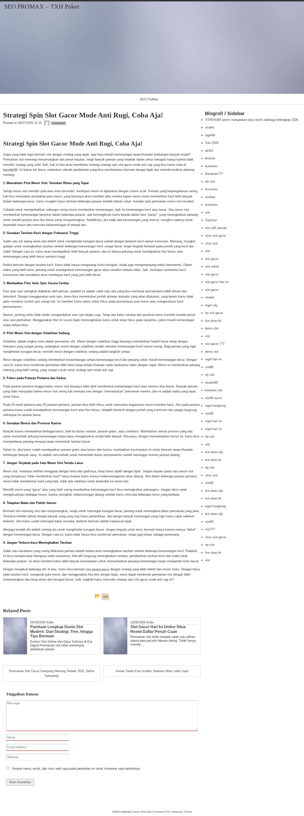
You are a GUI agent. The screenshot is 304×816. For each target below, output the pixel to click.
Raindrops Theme (181, 811)
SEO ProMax (149, 99)
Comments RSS (161, 811)
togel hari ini (213, 359)
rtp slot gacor (214, 313)
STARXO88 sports (217, 120)
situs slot (211, 243)
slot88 (209, 367)
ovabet (209, 127)
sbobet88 (211, 382)
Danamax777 (214, 174)
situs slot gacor (215, 235)
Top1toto (211, 220)
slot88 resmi (213, 398)
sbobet (209, 297)
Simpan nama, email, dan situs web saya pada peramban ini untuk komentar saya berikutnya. (76, 768)
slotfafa (210, 197)
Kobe (49, 622)
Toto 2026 (211, 143)
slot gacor (211, 259)
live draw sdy (214, 452)
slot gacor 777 (214, 344)
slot (207, 212)
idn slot (210, 181)
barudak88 (10, 169)
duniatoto (211, 166)
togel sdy (211, 305)
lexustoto (211, 189)
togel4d (210, 135)
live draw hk (213, 320)
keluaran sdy (214, 390)
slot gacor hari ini (216, 282)
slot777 (210, 529)
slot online (212, 266)
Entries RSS (139, 811)
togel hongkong (215, 405)
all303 (209, 150)
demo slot (211, 328)
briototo (210, 158)
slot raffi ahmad (215, 228)
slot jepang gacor (97, 569)
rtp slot (209, 374)
